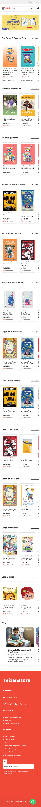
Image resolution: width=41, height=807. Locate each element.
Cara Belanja (9, 739)
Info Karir (8, 720)
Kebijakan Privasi (11, 752)
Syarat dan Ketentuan (13, 755)
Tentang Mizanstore (12, 723)
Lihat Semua (35, 38)
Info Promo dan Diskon (13, 717)
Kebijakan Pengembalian (13, 749)
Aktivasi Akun (10, 736)
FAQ (6, 742)
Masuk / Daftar (33, 2)
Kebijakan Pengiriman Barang (15, 746)
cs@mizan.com (12, 697)
